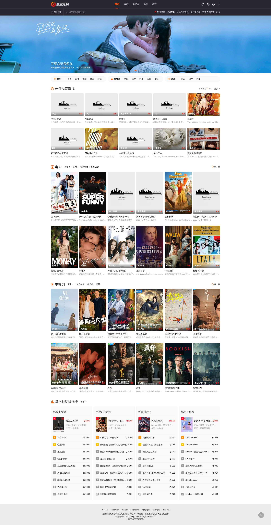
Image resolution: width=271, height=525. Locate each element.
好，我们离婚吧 (58, 334)
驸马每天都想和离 (108, 494)
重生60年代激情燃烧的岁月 (112, 452)
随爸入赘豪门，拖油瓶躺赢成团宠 (115, 480)
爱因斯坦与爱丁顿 (59, 153)
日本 (183, 79)
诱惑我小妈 (62, 487)
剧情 (77, 79)
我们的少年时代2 (173, 334)
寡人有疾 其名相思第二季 (154, 473)
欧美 (141, 79)
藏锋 (138, 388)
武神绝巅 (147, 487)
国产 (134, 79)
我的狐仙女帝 (149, 437)
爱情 (69, 79)
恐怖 (100, 79)
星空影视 (60, 4)
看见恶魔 (84, 167)
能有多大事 (84, 334)
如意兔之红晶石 (150, 452)
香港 (149, 79)
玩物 (75, 167)
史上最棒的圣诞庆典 (66, 466)
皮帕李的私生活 (126, 153)
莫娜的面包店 (57, 270)
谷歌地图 (156, 510)
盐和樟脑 (169, 216)
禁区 (98, 284)
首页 (117, 4)
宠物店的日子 (91, 153)
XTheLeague (191, 480)
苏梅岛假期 (190, 487)
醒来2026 (197, 388)
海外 (157, 79)
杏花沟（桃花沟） (108, 459)
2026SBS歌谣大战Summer (197, 452)
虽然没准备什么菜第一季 (196, 473)
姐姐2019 (95, 167)
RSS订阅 (104, 510)
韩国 (126, 79)
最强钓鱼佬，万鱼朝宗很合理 (113, 466)
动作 (92, 79)
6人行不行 (189, 459)
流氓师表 (55, 216)
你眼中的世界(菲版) (117, 270)
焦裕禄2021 (148, 466)
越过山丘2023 (63, 480)
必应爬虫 (166, 510)
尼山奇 (190, 119)
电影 (126, 4)
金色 (110, 388)
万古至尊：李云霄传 (151, 480)
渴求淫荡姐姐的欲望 (145, 216)
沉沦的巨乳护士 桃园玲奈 (205, 216)
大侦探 (122, 119)
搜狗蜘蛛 (135, 510)
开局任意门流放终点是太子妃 (113, 444)
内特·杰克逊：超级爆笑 (90, 216)
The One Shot (191, 437)
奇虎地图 (146, 510)
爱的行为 (157, 153)
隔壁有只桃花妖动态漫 (152, 444)
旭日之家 (89, 119)
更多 (217, 88)
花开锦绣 (197, 334)
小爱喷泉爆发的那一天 (118, 216)
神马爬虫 (125, 510)
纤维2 (82, 270)
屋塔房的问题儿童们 (194, 466)
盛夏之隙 (61, 452)
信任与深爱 (198, 270)
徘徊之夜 (169, 270)
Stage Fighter (191, 444)
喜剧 (85, 79)
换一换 (216, 167)
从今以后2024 (63, 473)
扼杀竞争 (140, 270)
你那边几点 (62, 494)
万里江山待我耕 (58, 388)
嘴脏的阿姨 (62, 459)
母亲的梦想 (56, 119)
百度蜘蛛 (115, 510)
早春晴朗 (83, 388)
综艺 (154, 4)
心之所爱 (61, 444)
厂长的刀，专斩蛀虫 (109, 437)
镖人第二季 (148, 494)
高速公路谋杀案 (194, 153)
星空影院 (106, 514)
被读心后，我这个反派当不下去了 (115, 473)
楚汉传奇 (80, 284)
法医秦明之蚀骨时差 (117, 334)
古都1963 (61, 437)
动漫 (146, 4)
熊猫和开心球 (149, 459)
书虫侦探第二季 (172, 388)
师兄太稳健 (141, 334)
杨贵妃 (90, 284)
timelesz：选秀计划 (194, 494)
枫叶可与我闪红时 (108, 487)
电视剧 (136, 4)
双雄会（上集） (160, 119)
